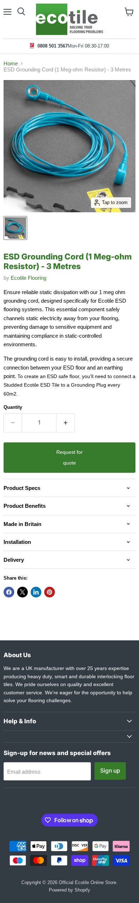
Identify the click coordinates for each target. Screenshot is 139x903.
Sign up (110, 770)
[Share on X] (22, 592)
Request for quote (69, 457)
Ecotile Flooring (28, 278)
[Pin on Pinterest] (49, 592)
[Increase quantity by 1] (66, 422)
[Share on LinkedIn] (36, 592)
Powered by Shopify (69, 890)
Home (11, 63)
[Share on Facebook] (9, 592)
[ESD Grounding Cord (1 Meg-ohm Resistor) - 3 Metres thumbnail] (15, 228)
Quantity (13, 407)
